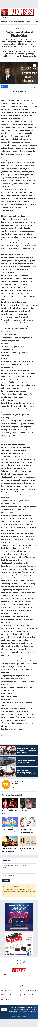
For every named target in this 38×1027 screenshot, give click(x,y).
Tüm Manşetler (7, 995)
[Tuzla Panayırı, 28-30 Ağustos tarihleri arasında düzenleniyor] (10, 822)
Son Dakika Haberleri (28, 995)
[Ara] (3, 18)
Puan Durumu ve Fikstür (29, 990)
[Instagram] (20, 962)
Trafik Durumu (7, 990)
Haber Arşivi (7, 999)
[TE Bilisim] (6, 784)
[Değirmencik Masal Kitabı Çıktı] (19, 73)
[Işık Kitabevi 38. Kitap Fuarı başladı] (28, 803)
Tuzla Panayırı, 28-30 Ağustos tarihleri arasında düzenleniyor (9, 829)
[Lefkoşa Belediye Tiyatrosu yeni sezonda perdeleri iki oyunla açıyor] (10, 803)
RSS (5, 1009)
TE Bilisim (12, 91)
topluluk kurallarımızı (18, 887)
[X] (17, 962)
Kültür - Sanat (19, 29)
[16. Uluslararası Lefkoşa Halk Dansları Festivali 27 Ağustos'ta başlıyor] (28, 841)
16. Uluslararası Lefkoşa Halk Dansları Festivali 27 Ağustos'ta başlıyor (28, 848)
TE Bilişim (23, 1016)
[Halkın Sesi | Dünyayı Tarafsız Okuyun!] (17, 12)
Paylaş (5, 86)
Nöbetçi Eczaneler (9, 986)
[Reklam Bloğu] (19, 917)
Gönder (5, 880)
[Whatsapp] (24, 962)
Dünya (29, 22)
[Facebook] (14, 962)
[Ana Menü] (5, 18)
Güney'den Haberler (16, 22)
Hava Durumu (26, 986)
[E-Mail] (13, 787)
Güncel (4, 22)
